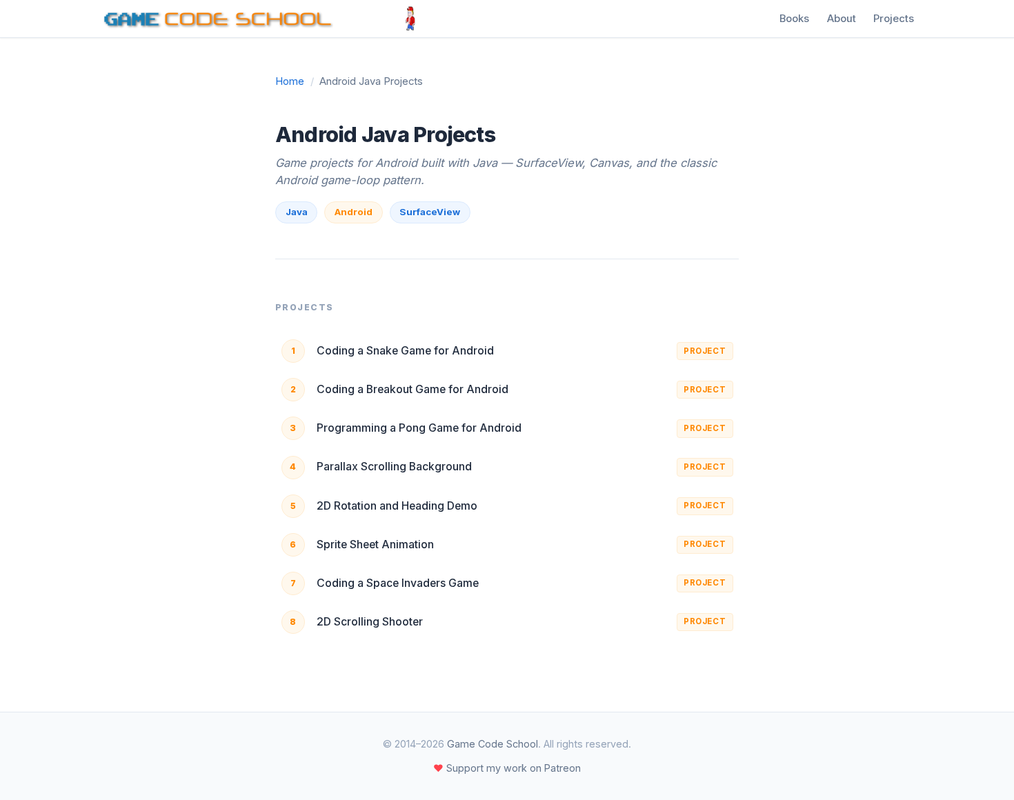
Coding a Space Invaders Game (398, 583)
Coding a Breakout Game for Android (412, 389)
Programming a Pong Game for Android (419, 427)
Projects (893, 18)
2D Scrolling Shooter (370, 621)
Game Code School (492, 744)
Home (289, 81)
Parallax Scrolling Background (394, 466)
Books (794, 18)
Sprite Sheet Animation (375, 544)
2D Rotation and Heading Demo (397, 505)
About (841, 18)
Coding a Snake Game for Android (405, 350)
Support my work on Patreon (507, 768)
